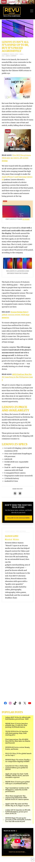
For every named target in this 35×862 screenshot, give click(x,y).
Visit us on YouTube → (17, 852)
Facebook (9, 539)
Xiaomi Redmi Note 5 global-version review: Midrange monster (15, 314)
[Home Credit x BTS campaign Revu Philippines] (17, 2)
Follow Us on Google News (18, 518)
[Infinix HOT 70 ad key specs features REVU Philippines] (17, 88)
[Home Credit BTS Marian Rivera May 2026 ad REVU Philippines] (17, 140)
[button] (31, 11)
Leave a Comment (11, 55)
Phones (5, 54)
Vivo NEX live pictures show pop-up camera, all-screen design (16, 158)
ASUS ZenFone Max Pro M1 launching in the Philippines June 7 (17, 377)
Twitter (16, 539)
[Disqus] (17, 624)
